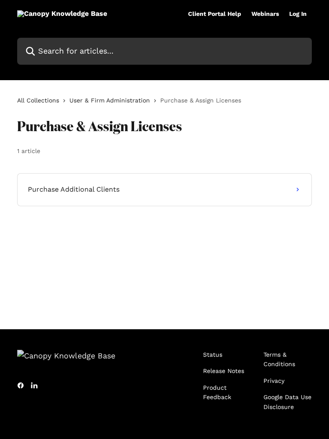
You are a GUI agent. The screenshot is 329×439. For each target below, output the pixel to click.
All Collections (38, 100)
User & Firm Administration (109, 100)
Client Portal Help (214, 14)
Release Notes (223, 370)
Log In (298, 14)
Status (212, 354)
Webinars (265, 14)
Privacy (273, 380)
